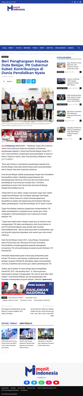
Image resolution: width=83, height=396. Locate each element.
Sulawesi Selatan (62, 88)
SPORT (42, 48)
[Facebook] (72, 1)
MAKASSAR (12, 54)
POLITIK (19, 48)
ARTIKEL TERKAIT (9, 323)
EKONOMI (27, 48)
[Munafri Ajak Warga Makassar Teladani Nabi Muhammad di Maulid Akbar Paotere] (28, 333)
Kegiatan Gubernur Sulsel (10, 300)
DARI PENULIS (26, 323)
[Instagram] (75, 1)
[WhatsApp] (18, 81)
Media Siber (5, 388)
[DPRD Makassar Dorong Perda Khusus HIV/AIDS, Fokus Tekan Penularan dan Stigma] (9, 333)
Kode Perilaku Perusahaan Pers (46, 388)
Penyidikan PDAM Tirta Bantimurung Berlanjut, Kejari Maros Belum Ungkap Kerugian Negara (74, 131)
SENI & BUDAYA (60, 48)
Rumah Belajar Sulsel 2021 (42, 300)
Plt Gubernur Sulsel (26, 300)
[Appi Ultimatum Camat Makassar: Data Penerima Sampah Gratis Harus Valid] (61, 65)
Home (4, 48)
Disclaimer (24, 390)
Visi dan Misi (21, 388)
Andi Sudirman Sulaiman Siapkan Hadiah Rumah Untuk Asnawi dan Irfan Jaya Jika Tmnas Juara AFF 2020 (42, 312)
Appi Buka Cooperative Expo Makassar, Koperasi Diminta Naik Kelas (46, 343)
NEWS (11, 48)
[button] (78, 48)
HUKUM (59, 139)
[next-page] (6, 352)
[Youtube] (80, 1)
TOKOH (35, 48)
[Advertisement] (41, 29)
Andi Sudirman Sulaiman (16, 297)
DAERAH (71, 48)
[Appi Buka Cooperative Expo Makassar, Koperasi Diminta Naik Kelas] (46, 333)
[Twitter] (77, 1)
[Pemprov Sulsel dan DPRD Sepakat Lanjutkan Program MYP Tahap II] (61, 81)
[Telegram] (33, 81)
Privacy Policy (31, 388)
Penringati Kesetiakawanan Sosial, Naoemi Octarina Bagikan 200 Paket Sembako (14, 311)
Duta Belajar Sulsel (31, 297)
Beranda (4, 54)
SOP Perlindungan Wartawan (10, 390)
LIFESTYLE (49, 48)
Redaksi (13, 388)
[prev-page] (3, 352)
